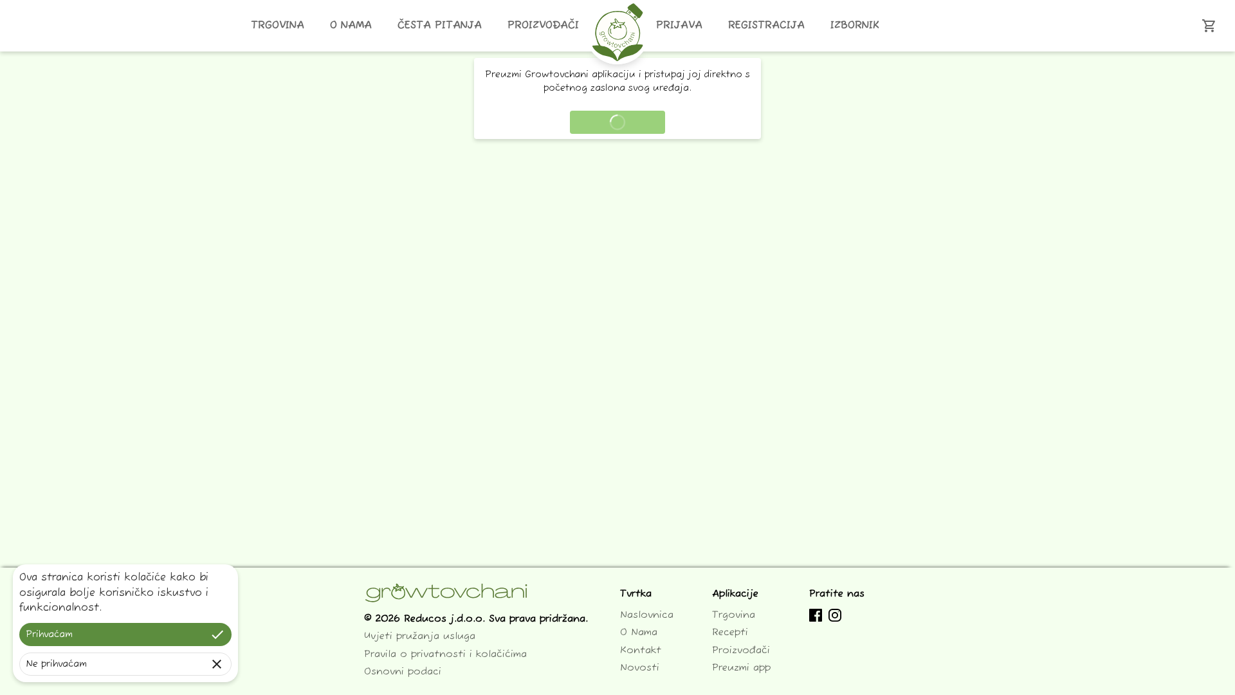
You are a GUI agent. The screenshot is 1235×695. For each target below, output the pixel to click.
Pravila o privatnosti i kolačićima (445, 654)
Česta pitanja (440, 25)
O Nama (351, 25)
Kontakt (640, 650)
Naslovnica (646, 615)
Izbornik (854, 25)
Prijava (679, 25)
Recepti (730, 632)
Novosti (639, 668)
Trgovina (277, 25)
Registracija (766, 25)
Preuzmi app (741, 668)
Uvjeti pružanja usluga (419, 636)
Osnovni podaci (402, 671)
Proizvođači (543, 25)
